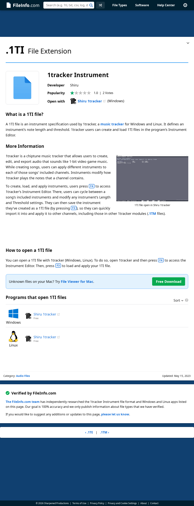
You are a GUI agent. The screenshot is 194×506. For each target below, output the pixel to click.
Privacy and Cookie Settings (122, 503)
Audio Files (23, 376)
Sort (177, 300)
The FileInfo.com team (23, 402)
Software (142, 5)
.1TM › (104, 432)
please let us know (115, 414)
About (143, 503)
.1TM (152, 213)
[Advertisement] (97, 23)
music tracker (112, 124)
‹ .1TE (89, 432)
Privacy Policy (97, 503)
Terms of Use (79, 503)
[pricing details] (186, 300)
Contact (154, 503)
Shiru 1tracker (90, 101)
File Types (119, 5)
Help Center (166, 5)
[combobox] (68, 5)
